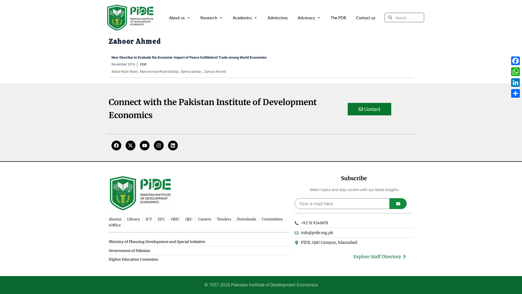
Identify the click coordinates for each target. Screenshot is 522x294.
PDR (143, 64)
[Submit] (398, 203)
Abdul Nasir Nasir (124, 72)
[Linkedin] (173, 145)
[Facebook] (116, 145)
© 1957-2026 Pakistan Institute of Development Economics (261, 284)
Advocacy (306, 17)
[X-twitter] (130, 145)
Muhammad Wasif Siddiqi (159, 72)
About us (177, 17)
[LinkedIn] (515, 82)
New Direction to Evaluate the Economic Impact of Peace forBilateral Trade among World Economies (189, 57)
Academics (242, 17)
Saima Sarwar (191, 72)
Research (208, 17)
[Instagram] (159, 145)
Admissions (278, 17)
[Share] (515, 93)
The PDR (338, 17)
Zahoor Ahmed (215, 72)
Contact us (365, 17)
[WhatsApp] (515, 71)
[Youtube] (145, 145)
